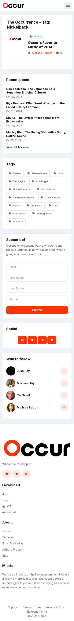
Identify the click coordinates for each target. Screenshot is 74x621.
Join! (5, 494)
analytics (36, 205)
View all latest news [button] (18, 147)
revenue (18, 221)
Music (38, 36)
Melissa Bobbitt (42, 53)
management (44, 213)
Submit (37, 310)
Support (13, 607)
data (55, 205)
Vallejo (17, 173)
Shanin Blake (39, 173)
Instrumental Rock (23, 197)
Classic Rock (52, 197)
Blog (5, 555)
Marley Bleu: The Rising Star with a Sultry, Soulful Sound (36, 134)
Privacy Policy (54, 607)
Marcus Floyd (26, 383)
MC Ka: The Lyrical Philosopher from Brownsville (32, 119)
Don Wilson (48, 189)
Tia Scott (23, 395)
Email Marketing (12, 543)
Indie (60, 173)
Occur (42, 616)
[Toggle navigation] (68, 5)
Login (5, 500)
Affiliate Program (13, 549)
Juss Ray (23, 371)
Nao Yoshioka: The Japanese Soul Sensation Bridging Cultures (30, 90)
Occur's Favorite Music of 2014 (42, 44)
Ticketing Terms (37, 611)
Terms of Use (32, 607)
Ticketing (8, 537)
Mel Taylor (19, 181)
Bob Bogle (41, 181)
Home (6, 531)
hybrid (16, 205)
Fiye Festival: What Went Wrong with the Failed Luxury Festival (35, 105)
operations (19, 213)
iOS (9, 506)
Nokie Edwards (22, 189)
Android (11, 512)
